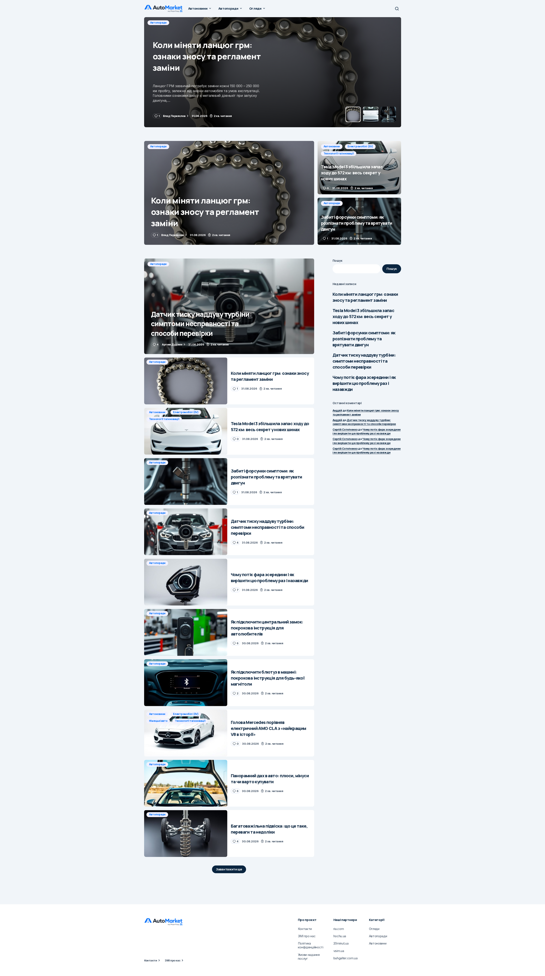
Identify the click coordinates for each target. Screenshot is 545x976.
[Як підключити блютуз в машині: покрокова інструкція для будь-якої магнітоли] (185, 682)
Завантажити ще (229, 869)
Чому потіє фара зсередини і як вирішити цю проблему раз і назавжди (364, 383)
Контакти (150, 960)
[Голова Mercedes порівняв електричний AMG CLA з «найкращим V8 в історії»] (185, 733)
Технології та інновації (222, 22)
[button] (397, 8)
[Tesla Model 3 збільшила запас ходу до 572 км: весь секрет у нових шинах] (272, 72)
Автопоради (158, 146)
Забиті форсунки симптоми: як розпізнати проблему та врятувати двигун (364, 339)
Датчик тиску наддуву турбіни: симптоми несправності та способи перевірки (364, 361)
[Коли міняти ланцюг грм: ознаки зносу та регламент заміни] (229, 193)
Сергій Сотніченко (345, 429)
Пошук (338, 261)
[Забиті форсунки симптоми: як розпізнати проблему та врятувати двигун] (359, 221)
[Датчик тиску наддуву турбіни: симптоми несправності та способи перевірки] (229, 306)
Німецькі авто (158, 721)
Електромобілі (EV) (187, 22)
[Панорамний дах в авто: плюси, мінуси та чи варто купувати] (185, 783)
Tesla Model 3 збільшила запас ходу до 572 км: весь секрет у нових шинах (363, 316)
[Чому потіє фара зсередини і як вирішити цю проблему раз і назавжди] (185, 582)
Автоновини (158, 22)
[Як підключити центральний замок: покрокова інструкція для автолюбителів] (185, 632)
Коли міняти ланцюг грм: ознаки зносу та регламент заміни (365, 297)
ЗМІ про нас (172, 960)
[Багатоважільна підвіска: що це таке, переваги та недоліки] (185, 833)
